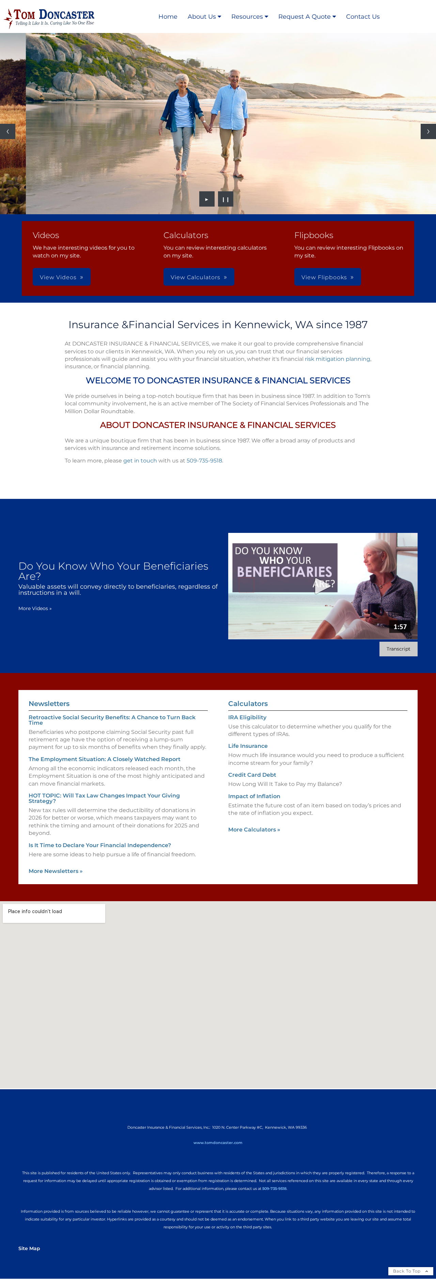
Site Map (29, 1248)
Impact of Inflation (254, 796)
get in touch (140, 460)
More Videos (35, 608)
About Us (202, 16)
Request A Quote (304, 16)
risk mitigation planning (337, 359)
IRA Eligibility (247, 717)
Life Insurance (248, 746)
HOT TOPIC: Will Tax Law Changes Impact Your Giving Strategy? (104, 798)
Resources (247, 16)
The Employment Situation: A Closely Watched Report (105, 759)
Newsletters (49, 704)
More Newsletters (56, 871)
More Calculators (254, 829)
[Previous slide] (7, 131)
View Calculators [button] (195, 277)
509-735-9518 (204, 460)
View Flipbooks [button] (324, 277)
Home (167, 16)
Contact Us (363, 16)
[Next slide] (428, 131)
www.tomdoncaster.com (218, 1142)
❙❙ (225, 199)
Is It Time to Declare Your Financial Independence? (100, 845)
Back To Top (407, 1271)
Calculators (248, 704)
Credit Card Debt (252, 775)
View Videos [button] (58, 277)
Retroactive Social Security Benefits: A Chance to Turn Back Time (112, 720)
